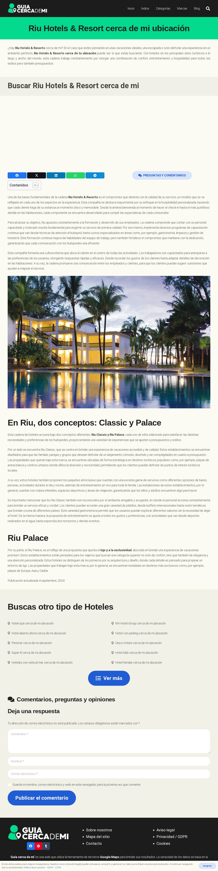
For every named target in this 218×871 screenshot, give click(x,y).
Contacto (94, 843)
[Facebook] (31, 846)
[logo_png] (27, 8)
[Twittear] (36, 175)
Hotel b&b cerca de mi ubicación (136, 652)
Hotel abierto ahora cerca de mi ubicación (39, 633)
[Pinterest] (38, 846)
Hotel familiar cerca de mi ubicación (138, 662)
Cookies (163, 843)
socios (62, 864)
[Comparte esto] (17, 175)
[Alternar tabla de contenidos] (34, 185)
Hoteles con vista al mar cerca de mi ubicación (42, 662)
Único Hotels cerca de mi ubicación (138, 643)
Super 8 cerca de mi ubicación (31, 652)
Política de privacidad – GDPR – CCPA (42, 867)
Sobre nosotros (99, 830)
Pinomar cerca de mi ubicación (32, 643)
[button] (207, 8)
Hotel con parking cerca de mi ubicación (141, 633)
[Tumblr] (46, 846)
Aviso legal (166, 830)
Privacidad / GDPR (172, 837)
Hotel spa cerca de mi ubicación (33, 623)
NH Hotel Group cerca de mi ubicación (140, 623)
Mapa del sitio (98, 837)
